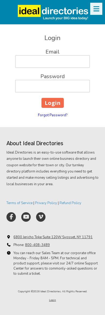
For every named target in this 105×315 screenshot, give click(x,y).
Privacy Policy (46, 203)
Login (52, 300)
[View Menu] (96, 9)
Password (52, 76)
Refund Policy (70, 203)
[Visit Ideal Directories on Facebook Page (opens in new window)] (11, 217)
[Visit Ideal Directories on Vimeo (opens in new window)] (41, 217)
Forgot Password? (52, 115)
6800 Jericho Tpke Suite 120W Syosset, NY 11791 (53, 237)
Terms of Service (19, 203)
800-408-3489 (37, 245)
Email (53, 51)
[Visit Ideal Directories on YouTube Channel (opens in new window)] (26, 217)
